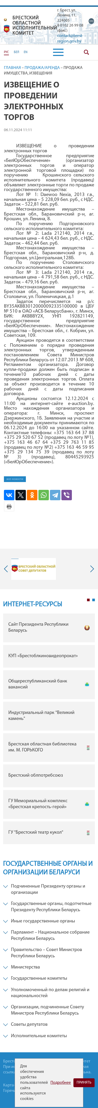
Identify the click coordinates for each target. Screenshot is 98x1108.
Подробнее (60, 1083)
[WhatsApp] (43, 495)
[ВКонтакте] (9, 495)
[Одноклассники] (32, 495)
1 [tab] (88, 600)
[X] (20, 495)
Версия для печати (9, 506)
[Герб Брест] (7, 29)
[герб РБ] (5, 19)
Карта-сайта (14, 1085)
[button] (58, 52)
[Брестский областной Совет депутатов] (33, 569)
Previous (7, 569)
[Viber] (66, 495)
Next (91, 569)
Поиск (86, 52)
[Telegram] (55, 495)
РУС (6, 52)
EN (25, 52)
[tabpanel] (49, 730)
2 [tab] (93, 600)
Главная (12, 68)
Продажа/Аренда (42, 68)
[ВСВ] (91, 21)
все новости (15, 479)
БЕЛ (16, 52)
